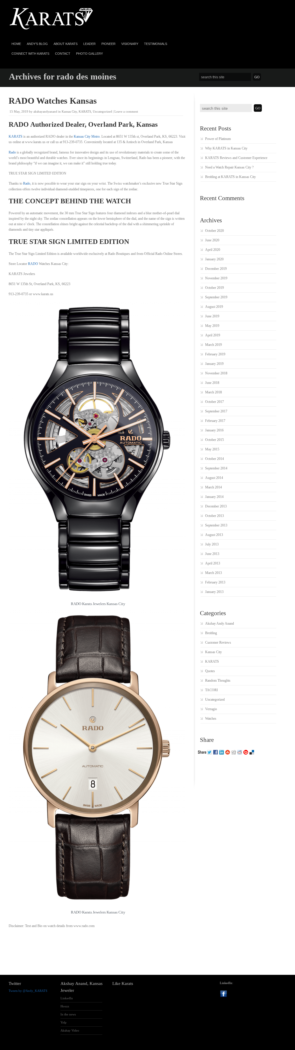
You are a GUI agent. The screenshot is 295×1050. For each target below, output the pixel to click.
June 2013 (212, 554)
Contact (62, 53)
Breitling (211, 633)
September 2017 (216, 411)
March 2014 (213, 487)
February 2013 (215, 582)
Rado (12, 152)
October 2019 (214, 288)
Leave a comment (126, 111)
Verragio (211, 709)
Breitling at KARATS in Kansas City (230, 177)
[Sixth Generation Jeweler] (52, 30)
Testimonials (155, 44)
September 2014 (216, 468)
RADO (33, 264)
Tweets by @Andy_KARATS (28, 990)
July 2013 (212, 544)
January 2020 (214, 259)
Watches (210, 719)
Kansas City (69, 111)
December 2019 (216, 269)
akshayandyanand (45, 111)
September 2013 (216, 525)
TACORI (211, 690)
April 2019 (212, 335)
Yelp (63, 1022)
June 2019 (212, 316)
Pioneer (108, 44)
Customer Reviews (218, 642)
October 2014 (214, 459)
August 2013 (214, 535)
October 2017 (214, 402)
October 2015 (214, 440)
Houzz (64, 1006)
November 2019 (216, 278)
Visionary (129, 44)
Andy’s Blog (37, 44)
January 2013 (214, 592)
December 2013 (216, 506)
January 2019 (214, 364)
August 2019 (214, 307)
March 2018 (213, 392)
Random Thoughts (217, 680)
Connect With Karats (30, 53)
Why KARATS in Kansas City (226, 148)
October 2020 (214, 231)
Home (16, 44)
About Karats (65, 44)
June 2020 (212, 240)
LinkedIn (66, 998)
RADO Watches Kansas (53, 100)
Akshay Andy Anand (219, 623)
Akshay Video (69, 1030)
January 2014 (214, 497)
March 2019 (213, 345)
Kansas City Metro (87, 136)
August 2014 (214, 478)
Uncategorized (102, 111)
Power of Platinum (218, 139)
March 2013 (213, 573)
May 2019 (212, 326)
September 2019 (216, 297)
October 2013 (214, 516)
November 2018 (216, 373)
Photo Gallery (89, 53)
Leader (89, 44)
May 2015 (212, 449)
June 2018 (212, 383)
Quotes (210, 671)
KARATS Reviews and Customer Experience (236, 158)
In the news (68, 1014)
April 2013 (212, 563)
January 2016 (214, 430)
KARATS (85, 111)
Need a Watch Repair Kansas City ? (229, 167)
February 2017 (215, 421)
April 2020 (212, 250)
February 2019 (215, 354)
